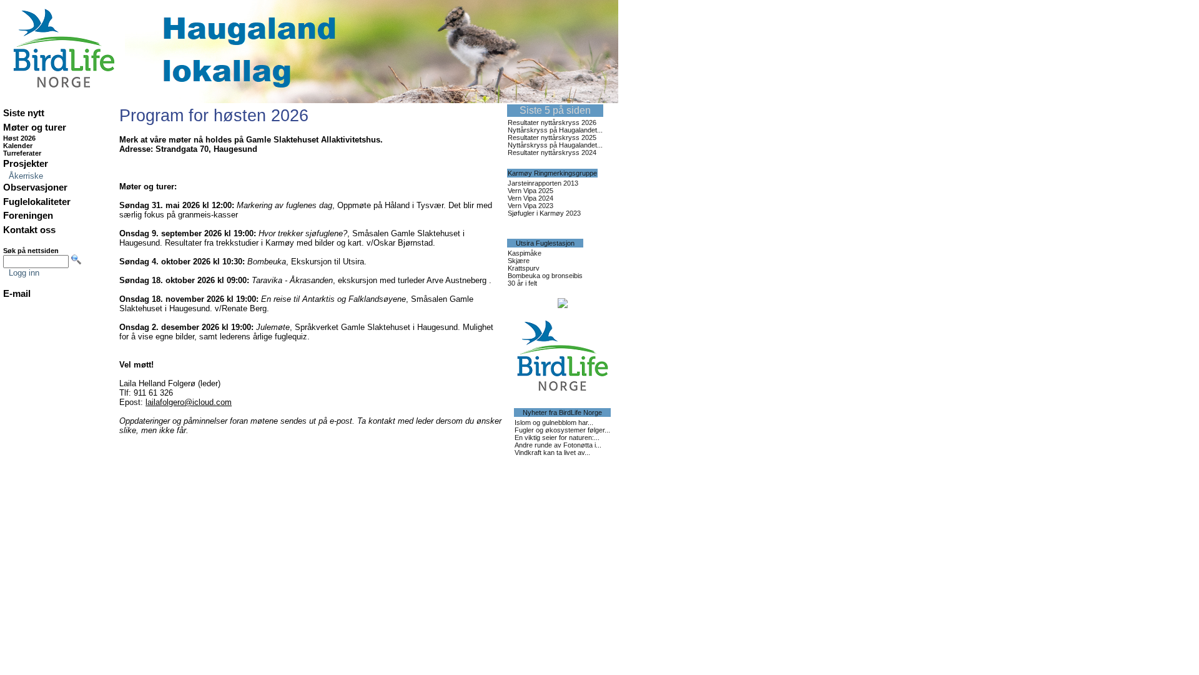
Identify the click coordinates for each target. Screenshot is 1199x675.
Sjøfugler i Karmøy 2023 (544, 213)
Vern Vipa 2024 (530, 198)
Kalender (17, 145)
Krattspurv (524, 268)
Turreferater (22, 153)
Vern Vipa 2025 (530, 190)
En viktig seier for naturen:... (557, 437)
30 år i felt (522, 283)
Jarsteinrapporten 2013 (543, 183)
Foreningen (28, 216)
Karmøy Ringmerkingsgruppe (552, 173)
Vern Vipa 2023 (530, 205)
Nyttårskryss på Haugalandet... (555, 130)
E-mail (17, 294)
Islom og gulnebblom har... (554, 422)
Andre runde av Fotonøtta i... (558, 445)
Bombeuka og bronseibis (545, 275)
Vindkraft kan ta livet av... (552, 452)
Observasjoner (35, 187)
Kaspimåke (524, 253)
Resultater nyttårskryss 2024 (552, 152)
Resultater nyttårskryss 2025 (552, 137)
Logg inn (24, 273)
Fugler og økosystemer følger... (562, 430)
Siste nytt (23, 113)
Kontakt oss (29, 230)
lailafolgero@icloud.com (189, 402)
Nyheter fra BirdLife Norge (562, 412)
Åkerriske (26, 176)
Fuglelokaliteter (37, 202)
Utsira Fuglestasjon (545, 243)
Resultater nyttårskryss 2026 (552, 122)
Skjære (519, 260)
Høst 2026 (19, 138)
